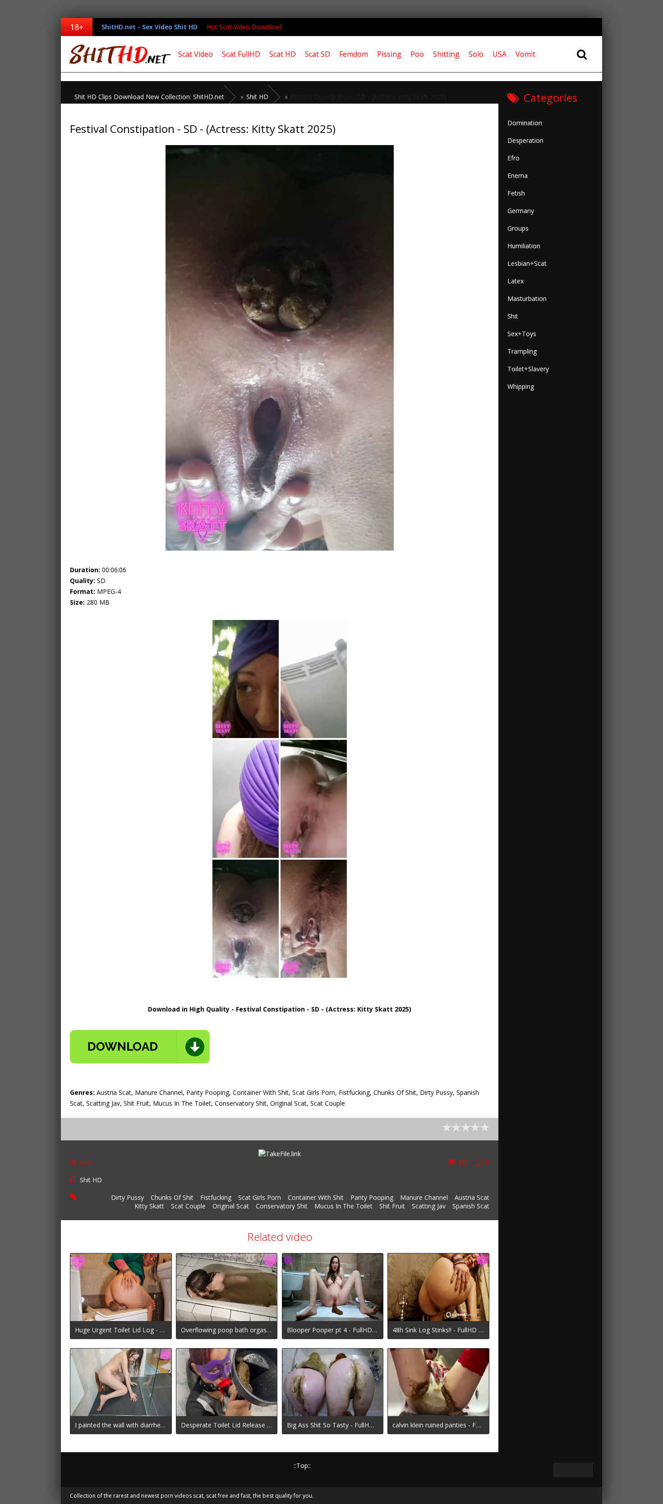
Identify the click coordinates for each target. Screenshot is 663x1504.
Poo (417, 54)
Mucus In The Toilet (343, 1206)
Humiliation (523, 246)
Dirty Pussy (127, 1197)
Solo (476, 54)
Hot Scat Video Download (244, 27)
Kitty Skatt (149, 1206)
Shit (512, 316)
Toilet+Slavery (528, 369)
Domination (524, 122)
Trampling (522, 351)
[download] (140, 1046)
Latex (515, 281)
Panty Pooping (371, 1197)
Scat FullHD (241, 54)
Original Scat (230, 1206)
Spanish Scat (470, 1206)
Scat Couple (188, 1206)
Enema (517, 175)
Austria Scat (472, 1197)
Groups (518, 228)
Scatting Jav (429, 1206)
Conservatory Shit (282, 1206)
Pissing (389, 54)
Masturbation (527, 298)
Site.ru (117, 54)
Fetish (516, 193)
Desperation (525, 140)
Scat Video (195, 54)
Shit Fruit (392, 1206)
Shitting (446, 54)
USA (499, 54)
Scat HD (282, 54)
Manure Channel (424, 1197)
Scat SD (317, 54)
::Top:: (302, 1465)
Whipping (520, 386)
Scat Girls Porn (259, 1197)
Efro (513, 158)
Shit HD (91, 1180)
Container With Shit (316, 1197)
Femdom (353, 54)
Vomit (525, 54)
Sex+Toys (521, 333)
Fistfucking (215, 1197)
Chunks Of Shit (172, 1197)
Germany (520, 210)
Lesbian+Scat (527, 263)
